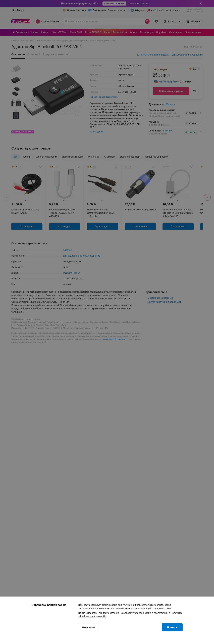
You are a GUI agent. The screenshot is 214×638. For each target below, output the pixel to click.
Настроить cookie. (162, 608)
